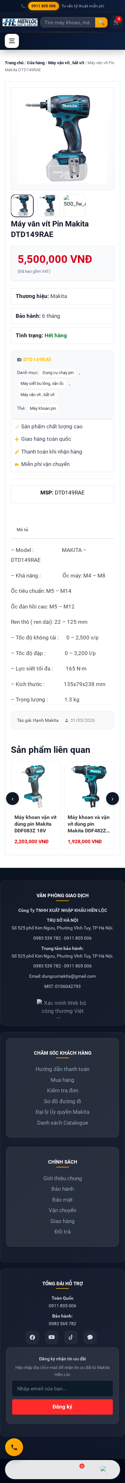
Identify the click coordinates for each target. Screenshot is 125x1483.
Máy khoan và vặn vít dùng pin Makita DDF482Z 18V (89, 827)
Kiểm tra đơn (62, 1090)
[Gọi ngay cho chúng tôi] (14, 1447)
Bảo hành (62, 1189)
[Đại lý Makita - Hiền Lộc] (20, 22)
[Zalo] (90, 1337)
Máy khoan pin (43, 408)
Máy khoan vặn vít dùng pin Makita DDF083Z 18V (35, 824)
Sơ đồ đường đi (62, 1101)
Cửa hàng (36, 62)
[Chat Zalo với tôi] (104, 1470)
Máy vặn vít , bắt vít (66, 62)
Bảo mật (62, 1199)
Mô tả (22, 529)
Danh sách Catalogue (62, 1123)
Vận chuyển (62, 1210)
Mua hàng (62, 1080)
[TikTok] (71, 1337)
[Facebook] (32, 1337)
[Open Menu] (12, 41)
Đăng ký (62, 1406)
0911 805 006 (43, 6)
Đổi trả (62, 1231)
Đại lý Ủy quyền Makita (62, 1112)
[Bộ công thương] (62, 1006)
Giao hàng (62, 1221)
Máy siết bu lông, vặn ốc (42, 383)
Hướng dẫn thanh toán (62, 1069)
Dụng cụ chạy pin (58, 372)
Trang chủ (14, 62)
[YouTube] (51, 1337)
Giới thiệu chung (62, 1178)
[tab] (22, 530)
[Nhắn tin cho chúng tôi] (49, 1470)
